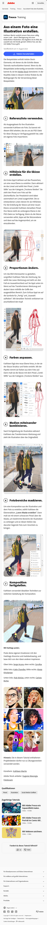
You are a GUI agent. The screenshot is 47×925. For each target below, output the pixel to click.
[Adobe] (11, 3)
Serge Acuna (18, 664)
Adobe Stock (23, 71)
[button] (33, 3)
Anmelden (40, 3)
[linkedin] (16, 912)
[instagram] (8, 912)
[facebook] (4, 912)
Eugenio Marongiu (30, 776)
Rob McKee (19, 677)
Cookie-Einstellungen (9, 921)
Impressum (28, 915)
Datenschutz (20, 918)
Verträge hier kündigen (9, 918)
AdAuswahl (21, 921)
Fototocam (8, 780)
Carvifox (38, 664)
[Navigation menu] (3, 3)
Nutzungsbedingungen (32, 918)
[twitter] (12, 912)
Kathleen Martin (20, 771)
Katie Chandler (19, 669)
